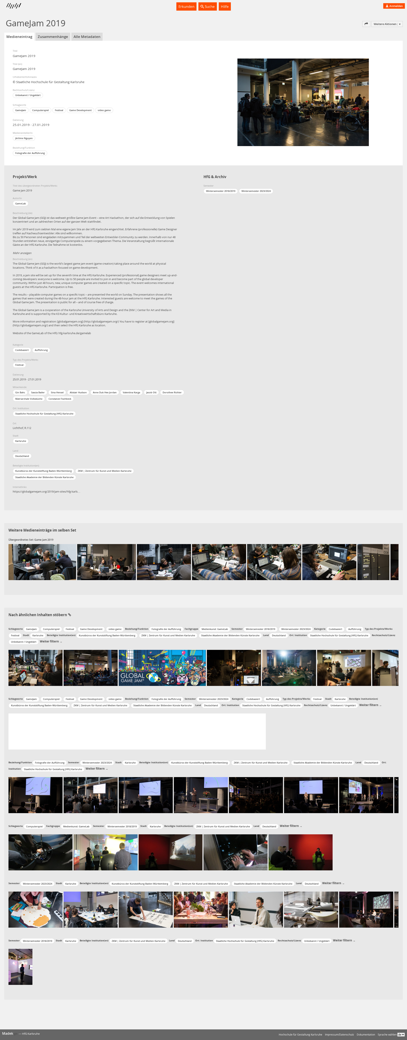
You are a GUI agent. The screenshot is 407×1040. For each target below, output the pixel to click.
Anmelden (396, 6)
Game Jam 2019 (43, 540)
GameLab (20, 203)
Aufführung (41, 350)
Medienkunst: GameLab (215, 629)
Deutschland (22, 456)
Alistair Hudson (78, 392)
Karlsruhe (20, 441)
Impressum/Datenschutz (339, 1034)
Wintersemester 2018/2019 (220, 191)
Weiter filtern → (51, 641)
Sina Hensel (57, 392)
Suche (209, 6)
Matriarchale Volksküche (28, 398)
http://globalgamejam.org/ (101, 321)
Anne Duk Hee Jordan (105, 392)
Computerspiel (40, 110)
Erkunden (186, 6)
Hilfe (225, 6)
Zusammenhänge (53, 36)
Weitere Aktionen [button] (385, 24)
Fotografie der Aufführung (30, 153)
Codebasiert (22, 350)
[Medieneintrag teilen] (366, 24)
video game (104, 110)
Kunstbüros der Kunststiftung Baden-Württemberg (43, 470)
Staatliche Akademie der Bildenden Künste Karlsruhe (44, 477)
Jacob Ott (151, 392)
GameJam (20, 110)
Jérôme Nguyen (24, 138)
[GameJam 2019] (42, 562)
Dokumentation (366, 1034)
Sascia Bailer (38, 392)
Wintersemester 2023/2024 (256, 191)
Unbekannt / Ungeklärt (27, 95)
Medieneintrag (19, 36)
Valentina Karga (131, 392)
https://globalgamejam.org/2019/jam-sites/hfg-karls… (46, 491)
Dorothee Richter (172, 392)
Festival (59, 110)
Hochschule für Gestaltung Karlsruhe (300, 1034)
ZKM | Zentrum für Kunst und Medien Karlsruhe (104, 470)
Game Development (80, 110)
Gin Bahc (20, 392)
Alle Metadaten (87, 36)
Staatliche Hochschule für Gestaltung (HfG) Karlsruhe (44, 413)
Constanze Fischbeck (60, 398)
